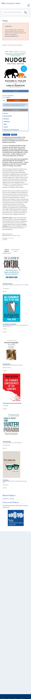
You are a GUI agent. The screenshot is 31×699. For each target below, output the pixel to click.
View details (5, 291)
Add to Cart (17, 100)
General (12, 498)
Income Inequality (6, 364)
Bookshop (6, 118)
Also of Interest (6, 250)
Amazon (5, 113)
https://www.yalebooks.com (11, 36)
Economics (6, 498)
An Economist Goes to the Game (9, 324)
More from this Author (15, 250)
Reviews (14, 134)
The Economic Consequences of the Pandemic (12, 403)
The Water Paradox (7, 441)
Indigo (5, 124)
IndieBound (6, 121)
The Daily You (6, 480)
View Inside (15, 91)
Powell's (5, 127)
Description (6, 134)
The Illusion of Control (7, 283)
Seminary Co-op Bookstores (11, 129)
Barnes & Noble (7, 116)
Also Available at (15, 110)
